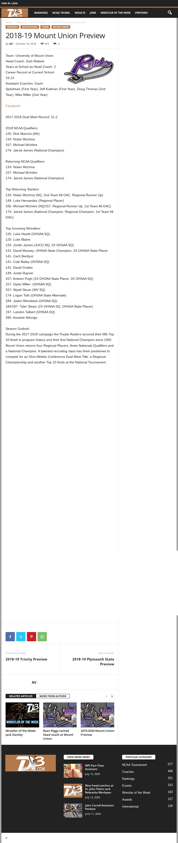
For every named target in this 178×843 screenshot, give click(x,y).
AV (11, 43)
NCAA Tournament (134, 765)
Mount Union (61, 26)
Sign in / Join (9, 3)
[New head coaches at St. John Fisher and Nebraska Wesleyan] (73, 791)
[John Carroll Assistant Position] (73, 811)
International (130, 806)
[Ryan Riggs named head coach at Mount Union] (60, 714)
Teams (45, 26)
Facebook (13, 106)
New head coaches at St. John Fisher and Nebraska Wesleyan (99, 788)
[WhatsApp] (42, 636)
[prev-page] (106, 696)
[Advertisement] (60, 408)
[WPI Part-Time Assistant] (73, 771)
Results (80, 12)
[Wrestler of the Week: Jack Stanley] (22, 714)
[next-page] (112, 696)
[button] (170, 13)
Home (9, 22)
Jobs (93, 12)
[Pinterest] (31, 636)
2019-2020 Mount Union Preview (97, 733)
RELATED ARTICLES (20, 696)
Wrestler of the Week (115, 12)
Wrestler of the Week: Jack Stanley (21, 733)
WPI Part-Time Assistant (94, 767)
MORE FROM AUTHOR (52, 696)
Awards (127, 799)
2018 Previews (39, 22)
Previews (141, 12)
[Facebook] (10, 636)
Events (127, 785)
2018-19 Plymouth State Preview (93, 661)
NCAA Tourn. (61, 12)
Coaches (128, 772)
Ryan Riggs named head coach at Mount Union (58, 735)
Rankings (41, 12)
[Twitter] (20, 636)
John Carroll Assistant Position (99, 807)
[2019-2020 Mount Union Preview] (97, 714)
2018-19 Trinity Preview (26, 659)
